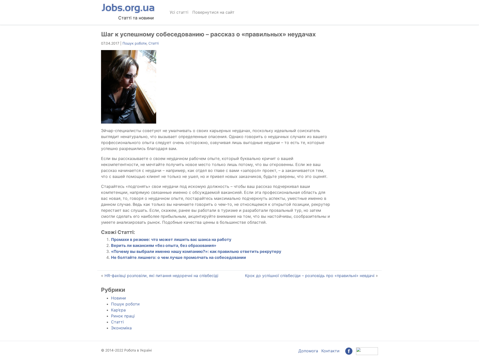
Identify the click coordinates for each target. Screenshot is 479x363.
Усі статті (179, 12)
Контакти (330, 350)
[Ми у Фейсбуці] (349, 350)
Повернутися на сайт (213, 12)
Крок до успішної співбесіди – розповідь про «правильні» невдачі (309, 275)
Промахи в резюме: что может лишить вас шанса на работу (171, 239)
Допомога (308, 350)
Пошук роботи (134, 43)
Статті (153, 43)
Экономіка (121, 327)
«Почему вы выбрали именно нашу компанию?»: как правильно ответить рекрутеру (196, 251)
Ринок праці (123, 315)
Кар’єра (118, 309)
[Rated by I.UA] (367, 350)
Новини (118, 297)
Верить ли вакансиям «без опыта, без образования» (163, 245)
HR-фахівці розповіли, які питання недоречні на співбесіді (161, 275)
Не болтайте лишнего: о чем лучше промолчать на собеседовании (178, 257)
